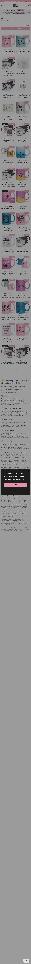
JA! (15, 485)
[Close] (28, 471)
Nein (15, 490)
